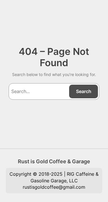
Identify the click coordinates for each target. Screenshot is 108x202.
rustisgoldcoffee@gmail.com (54, 187)
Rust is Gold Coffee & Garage (54, 161)
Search (83, 91)
